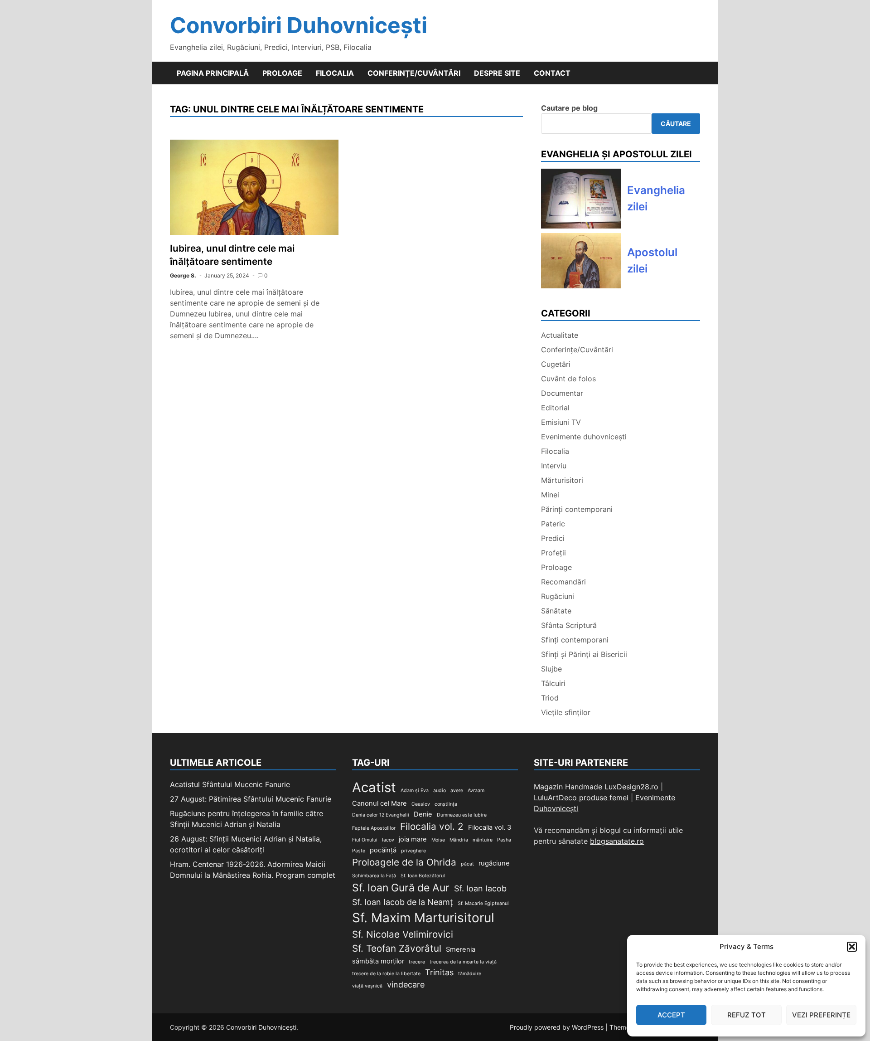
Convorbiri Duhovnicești (298, 25)
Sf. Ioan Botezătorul (423, 876)
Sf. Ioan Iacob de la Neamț (402, 902)
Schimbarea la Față (374, 876)
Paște (358, 851)
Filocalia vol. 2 (432, 826)
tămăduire (469, 974)
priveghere (413, 851)
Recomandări (563, 581)
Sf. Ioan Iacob (480, 888)
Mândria (459, 840)
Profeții (553, 552)
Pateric (553, 523)
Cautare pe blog (569, 107)
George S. (183, 275)
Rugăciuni (557, 596)
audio (439, 790)
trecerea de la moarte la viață (463, 962)
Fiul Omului (364, 840)
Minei (550, 494)
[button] (851, 946)
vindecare (406, 984)
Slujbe (551, 668)
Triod (550, 697)
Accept (671, 1015)
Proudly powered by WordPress (557, 1027)
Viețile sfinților (565, 712)
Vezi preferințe (821, 1015)
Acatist (374, 787)
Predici (553, 538)
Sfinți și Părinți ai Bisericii (584, 654)
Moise (438, 840)
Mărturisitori (562, 480)
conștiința (446, 804)
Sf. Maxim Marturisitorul (423, 917)
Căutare (676, 123)
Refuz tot (746, 1015)
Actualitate (559, 335)
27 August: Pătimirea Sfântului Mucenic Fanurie (250, 798)
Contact (552, 73)
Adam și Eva (415, 790)
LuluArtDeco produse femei (581, 797)
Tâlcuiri (553, 683)
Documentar (562, 393)
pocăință (383, 850)
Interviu (553, 465)
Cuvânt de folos (568, 378)
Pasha (504, 840)
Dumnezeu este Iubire (462, 815)
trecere (417, 962)
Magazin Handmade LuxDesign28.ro (596, 786)
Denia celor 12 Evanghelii (380, 815)
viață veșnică (367, 986)
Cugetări (555, 364)
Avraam (476, 790)
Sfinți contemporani (575, 639)
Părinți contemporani (577, 509)
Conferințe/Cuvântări (413, 73)
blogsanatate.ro (617, 841)
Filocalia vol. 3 (489, 827)
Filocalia (335, 73)
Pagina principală (213, 73)
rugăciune (494, 863)
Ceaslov (420, 804)
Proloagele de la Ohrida (404, 862)
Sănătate (556, 610)
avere (456, 790)
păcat (467, 864)
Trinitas (439, 972)
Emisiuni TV (561, 422)
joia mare (413, 839)
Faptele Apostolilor (374, 828)
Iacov (388, 840)
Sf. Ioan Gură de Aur (401, 887)
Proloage (282, 73)
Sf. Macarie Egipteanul (483, 903)
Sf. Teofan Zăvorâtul (396, 948)
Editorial (555, 407)
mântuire (483, 840)
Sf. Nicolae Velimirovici (402, 934)
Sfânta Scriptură (569, 625)
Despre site (497, 73)
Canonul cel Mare (379, 803)
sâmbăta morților (378, 961)
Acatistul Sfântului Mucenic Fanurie (230, 784)
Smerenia (460, 949)
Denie (423, 814)
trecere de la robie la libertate (386, 974)
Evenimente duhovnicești (584, 436)
